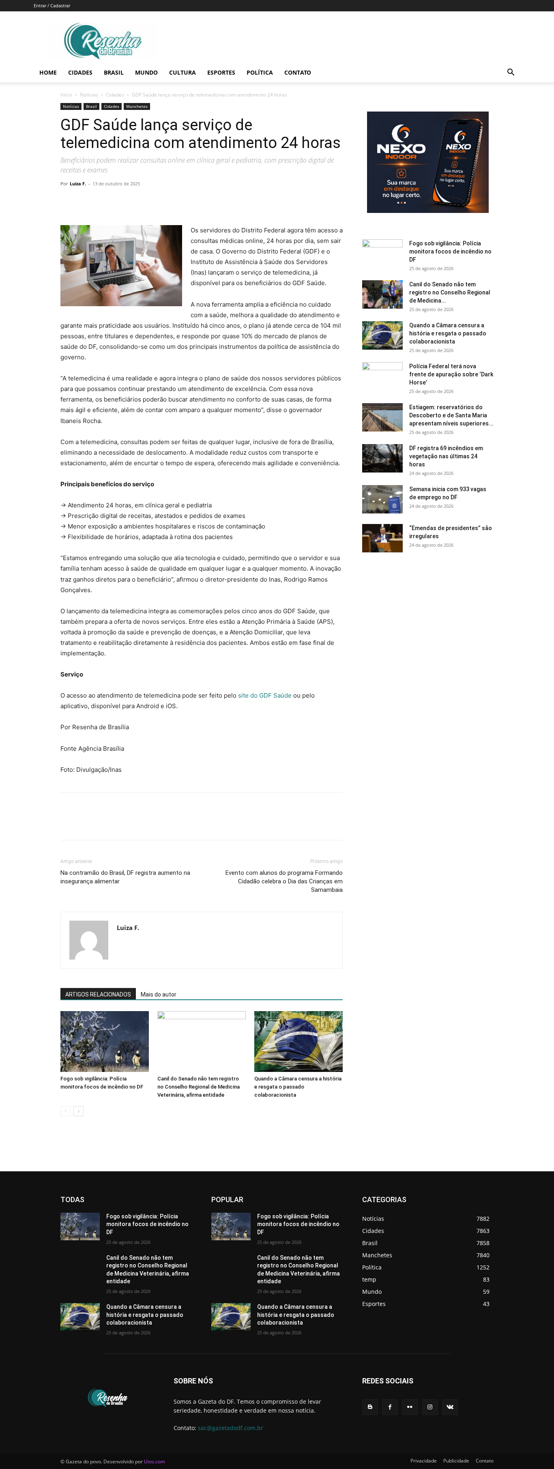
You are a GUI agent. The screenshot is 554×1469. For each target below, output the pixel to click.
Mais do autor (158, 994)
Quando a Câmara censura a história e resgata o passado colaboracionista (297, 1087)
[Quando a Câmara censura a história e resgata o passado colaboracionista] (298, 1041)
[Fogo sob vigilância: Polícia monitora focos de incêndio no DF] (104, 1041)
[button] (510, 73)
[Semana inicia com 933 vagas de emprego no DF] (382, 499)
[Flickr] (410, 1407)
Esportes (221, 72)
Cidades (80, 72)
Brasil (114, 72)
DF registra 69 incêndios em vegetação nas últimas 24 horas (446, 456)
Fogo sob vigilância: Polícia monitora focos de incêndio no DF (450, 251)
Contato (297, 72)
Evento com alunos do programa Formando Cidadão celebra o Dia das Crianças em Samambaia (284, 881)
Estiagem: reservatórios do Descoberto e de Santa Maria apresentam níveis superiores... (451, 415)
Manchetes (137, 106)
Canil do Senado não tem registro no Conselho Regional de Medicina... (449, 292)
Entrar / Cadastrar (52, 5)
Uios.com (154, 1461)
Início (66, 94)
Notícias (89, 94)
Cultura (182, 72)
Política (260, 72)
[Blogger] (370, 1407)
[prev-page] (65, 1111)
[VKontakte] (450, 1407)
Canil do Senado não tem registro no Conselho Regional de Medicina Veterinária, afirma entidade (198, 1087)
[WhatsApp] (124, 202)
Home (48, 72)
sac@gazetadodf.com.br (230, 1428)
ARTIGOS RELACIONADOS (98, 994)
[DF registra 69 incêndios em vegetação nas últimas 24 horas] (382, 458)
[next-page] (78, 1111)
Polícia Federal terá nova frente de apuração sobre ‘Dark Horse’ (451, 374)
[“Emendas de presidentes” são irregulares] (382, 538)
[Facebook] (68, 202)
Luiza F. (78, 183)
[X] (87, 202)
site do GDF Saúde (265, 695)
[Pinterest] (106, 202)
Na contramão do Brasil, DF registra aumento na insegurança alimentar (125, 877)
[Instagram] (430, 1407)
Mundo (146, 72)
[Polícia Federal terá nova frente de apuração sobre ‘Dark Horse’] (382, 376)
